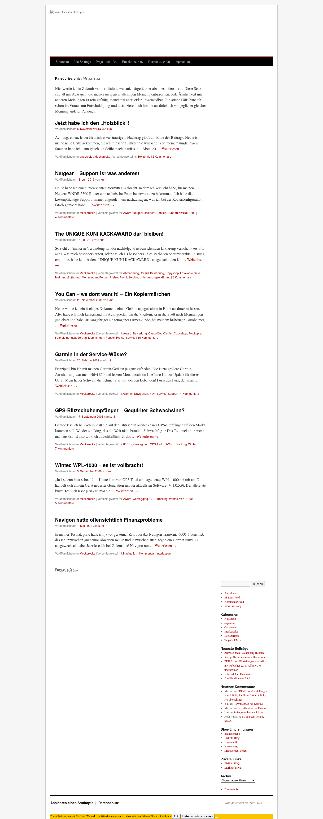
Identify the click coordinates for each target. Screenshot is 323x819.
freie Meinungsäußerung (71, 337)
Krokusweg (231, 746)
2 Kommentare (162, 156)
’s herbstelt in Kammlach (238, 674)
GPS (153, 444)
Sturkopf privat (232, 767)
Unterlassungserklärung (155, 277)
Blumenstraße (232, 733)
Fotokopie (186, 273)
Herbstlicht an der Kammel (248, 704)
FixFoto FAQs (232, 763)
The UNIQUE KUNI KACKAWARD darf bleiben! (109, 233)
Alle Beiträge (82, 61)
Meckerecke (102, 156)
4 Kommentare (64, 217)
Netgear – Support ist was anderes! (97, 173)
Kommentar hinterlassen (155, 553)
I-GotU (170, 444)
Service (161, 213)
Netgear (138, 213)
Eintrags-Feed (232, 597)
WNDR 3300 (187, 213)
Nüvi (152, 393)
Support (173, 213)
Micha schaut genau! (236, 750)
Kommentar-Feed (234, 601)
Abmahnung (131, 273)
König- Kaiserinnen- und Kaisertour (244, 657)
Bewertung (157, 273)
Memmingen (90, 277)
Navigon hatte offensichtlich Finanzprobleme (109, 519)
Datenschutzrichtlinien (197, 816)
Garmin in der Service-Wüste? (91, 354)
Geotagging (140, 444)
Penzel (103, 277)
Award (127, 213)
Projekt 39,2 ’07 (133, 61)
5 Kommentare (64, 503)
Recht (123, 277)
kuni (110, 129)
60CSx (127, 444)
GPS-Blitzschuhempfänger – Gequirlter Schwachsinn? (120, 410)
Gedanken (230, 627)
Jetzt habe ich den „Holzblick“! (92, 122)
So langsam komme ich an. (248, 712)
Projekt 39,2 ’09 (106, 61)
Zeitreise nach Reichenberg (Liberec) (244, 652)
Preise (114, 277)
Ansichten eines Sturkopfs (72, 802)
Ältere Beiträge (66, 570)
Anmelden (230, 593)
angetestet (86, 156)
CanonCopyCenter (160, 333)
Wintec (192, 444)
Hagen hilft (230, 742)
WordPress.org (232, 606)
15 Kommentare (148, 337)
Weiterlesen (173, 148)
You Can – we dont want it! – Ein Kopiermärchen (112, 293)
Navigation (141, 393)
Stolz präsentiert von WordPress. (243, 803)
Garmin (128, 393)
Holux (161, 444)
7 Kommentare (64, 448)
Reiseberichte (231, 635)
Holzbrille (144, 156)
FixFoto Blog (232, 738)
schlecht (149, 213)
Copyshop (172, 273)
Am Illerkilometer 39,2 (237, 678)
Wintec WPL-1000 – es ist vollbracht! (99, 464)
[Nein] (216, 817)
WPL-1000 (186, 499)
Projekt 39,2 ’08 (159, 61)
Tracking (181, 444)
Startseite (62, 61)
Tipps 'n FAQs (232, 640)
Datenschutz (231, 789)
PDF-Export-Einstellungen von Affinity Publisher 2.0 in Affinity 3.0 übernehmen (245, 665)
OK (176, 816)
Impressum (182, 61)
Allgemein (230, 618)
